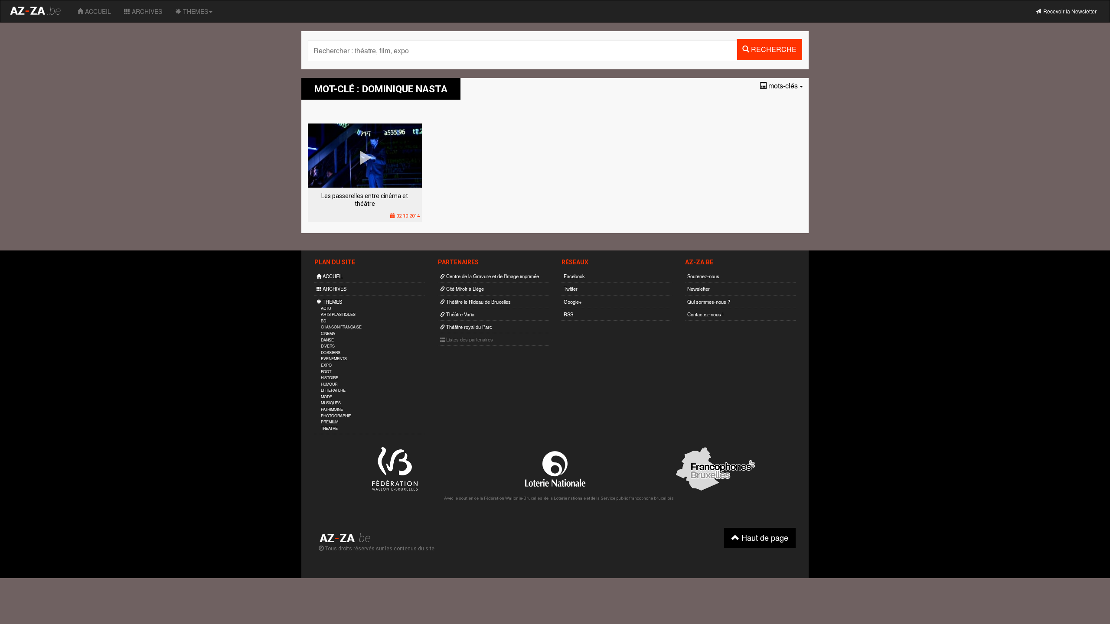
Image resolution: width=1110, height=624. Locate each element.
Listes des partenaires (469, 339)
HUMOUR (329, 384)
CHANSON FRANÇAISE (341, 327)
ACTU (326, 308)
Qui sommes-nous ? (708, 301)
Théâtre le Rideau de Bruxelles (478, 301)
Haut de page (763, 537)
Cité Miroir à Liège (464, 288)
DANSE (327, 340)
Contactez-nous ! (705, 314)
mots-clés (783, 86)
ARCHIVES (146, 11)
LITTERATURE (333, 390)
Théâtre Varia (459, 314)
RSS (568, 314)
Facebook (574, 276)
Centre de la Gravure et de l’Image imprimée (492, 276)
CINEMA (328, 333)
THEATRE (329, 428)
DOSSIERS (330, 352)
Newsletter (698, 288)
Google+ (573, 301)
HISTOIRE (329, 377)
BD (323, 321)
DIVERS (328, 346)
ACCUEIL (97, 11)
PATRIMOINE (332, 409)
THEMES (194, 11)
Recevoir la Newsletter (1069, 11)
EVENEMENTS (334, 358)
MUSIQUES (331, 403)
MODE (326, 397)
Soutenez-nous (703, 276)
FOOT (326, 371)
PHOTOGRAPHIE (336, 416)
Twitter (571, 288)
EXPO (326, 365)
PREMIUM (329, 422)
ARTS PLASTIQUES (338, 314)
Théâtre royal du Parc (468, 326)
